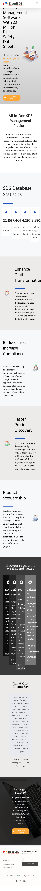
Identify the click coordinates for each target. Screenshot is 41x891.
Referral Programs (8, 864)
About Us (6, 861)
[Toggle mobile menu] (37, 3)
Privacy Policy (7, 867)
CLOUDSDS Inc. (16, 876)
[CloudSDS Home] (12, 4)
